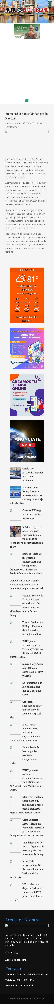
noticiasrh (14, 123)
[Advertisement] (27, 67)
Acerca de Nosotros (16, 959)
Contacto (10, 952)
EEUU (40, 123)
